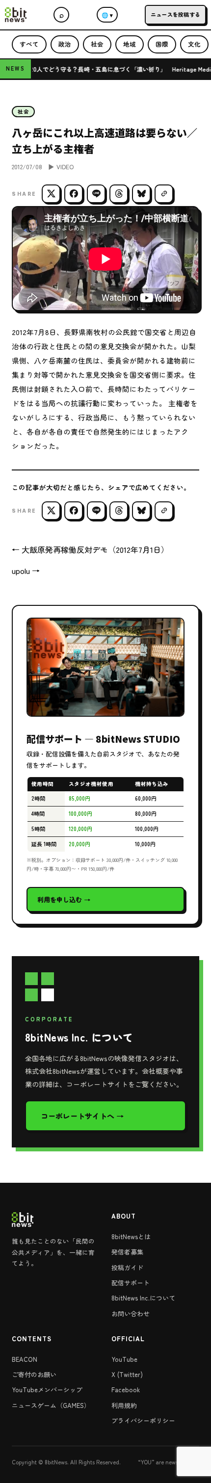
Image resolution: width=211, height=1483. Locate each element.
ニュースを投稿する (175, 14)
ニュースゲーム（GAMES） (51, 1405)
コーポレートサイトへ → (82, 1116)
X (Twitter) (127, 1374)
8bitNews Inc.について (143, 1297)
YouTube (124, 1359)
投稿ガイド (127, 1267)
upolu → (26, 570)
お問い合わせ (130, 1313)
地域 (129, 44)
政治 (64, 44)
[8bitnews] (15, 14)
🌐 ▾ (107, 15)
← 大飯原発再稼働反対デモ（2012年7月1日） (90, 549)
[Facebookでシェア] (73, 193)
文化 (194, 44)
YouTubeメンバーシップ (47, 1389)
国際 (162, 44)
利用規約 (124, 1405)
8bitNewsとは (131, 1236)
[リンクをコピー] (164, 193)
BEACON (24, 1359)
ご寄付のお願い (34, 1374)
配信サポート (130, 1282)
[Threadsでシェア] (118, 193)
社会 (97, 44)
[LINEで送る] (96, 193)
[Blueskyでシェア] (141, 193)
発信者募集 (127, 1251)
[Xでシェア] (51, 193)
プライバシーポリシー (143, 1420)
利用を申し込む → (63, 899)
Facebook (125, 1389)
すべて (29, 44)
